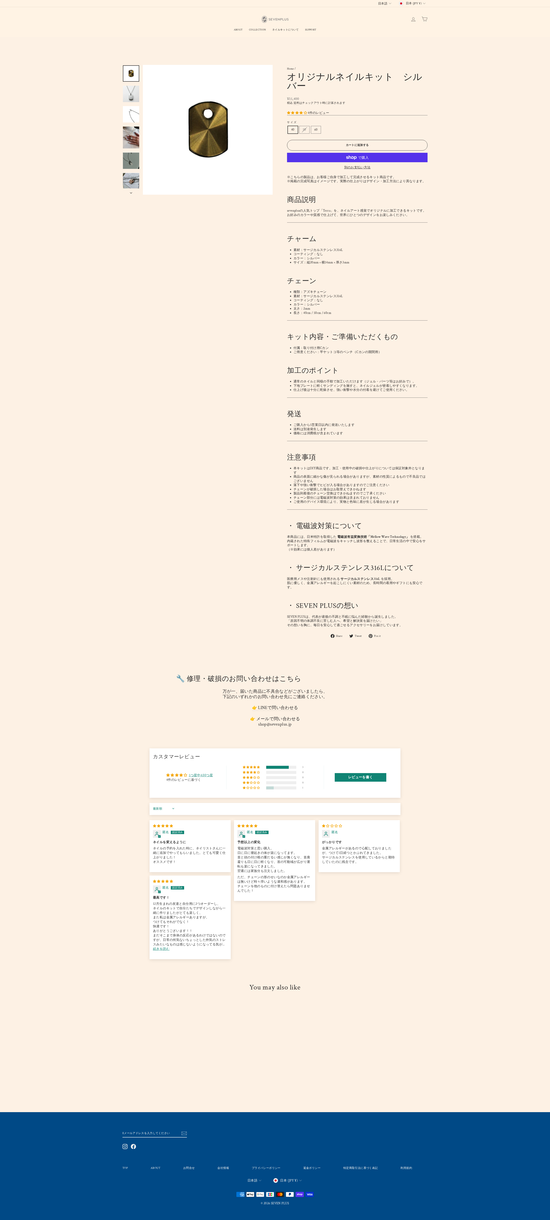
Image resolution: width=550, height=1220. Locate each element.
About (238, 29)
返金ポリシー (312, 1168)
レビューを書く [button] (360, 777)
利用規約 (406, 1168)
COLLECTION (257, 29)
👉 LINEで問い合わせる (275, 708)
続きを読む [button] (161, 949)
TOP (125, 1168)
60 (316, 130)
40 (293, 130)
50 (304, 130)
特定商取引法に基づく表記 (360, 1168)
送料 (296, 103)
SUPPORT (310, 29)
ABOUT (155, 1168)
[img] (163, 826)
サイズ (292, 122)
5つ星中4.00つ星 (201, 775)
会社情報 (223, 1168)
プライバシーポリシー (266, 1168)
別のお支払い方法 (357, 167)
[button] (297, 113)
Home (290, 68)
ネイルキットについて (285, 29)
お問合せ (189, 1168)
